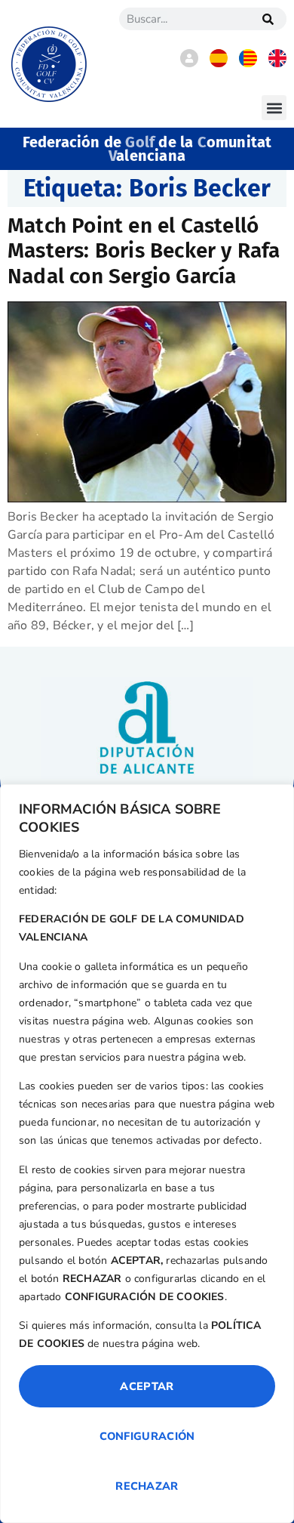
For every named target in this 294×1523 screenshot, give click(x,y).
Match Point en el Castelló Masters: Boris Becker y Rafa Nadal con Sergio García (144, 251)
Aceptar (146, 1386)
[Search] (267, 19)
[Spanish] (219, 63)
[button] (274, 107)
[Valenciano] (248, 63)
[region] (147, 1153)
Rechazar (146, 1486)
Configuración (147, 1436)
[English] (277, 63)
